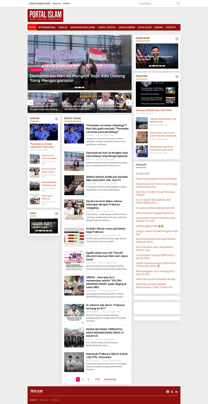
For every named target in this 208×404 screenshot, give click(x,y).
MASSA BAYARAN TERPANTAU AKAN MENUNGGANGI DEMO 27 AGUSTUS (49, 184)
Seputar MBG (38, 69)
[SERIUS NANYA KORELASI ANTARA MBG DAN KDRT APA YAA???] (120, 190)
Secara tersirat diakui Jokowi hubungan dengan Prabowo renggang (78, 108)
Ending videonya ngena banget (41, 226)
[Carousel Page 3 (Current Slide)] (83, 87)
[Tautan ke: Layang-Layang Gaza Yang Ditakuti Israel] (142, 123)
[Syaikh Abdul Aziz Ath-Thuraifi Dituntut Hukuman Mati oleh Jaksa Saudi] (127, 269)
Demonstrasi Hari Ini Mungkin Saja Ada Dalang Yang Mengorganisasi (50, 157)
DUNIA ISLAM (91, 263)
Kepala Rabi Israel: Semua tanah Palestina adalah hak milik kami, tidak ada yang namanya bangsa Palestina (163, 134)
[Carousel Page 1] (76, 87)
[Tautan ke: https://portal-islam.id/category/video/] (56, 213)
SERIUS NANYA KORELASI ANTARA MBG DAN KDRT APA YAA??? (75, 77)
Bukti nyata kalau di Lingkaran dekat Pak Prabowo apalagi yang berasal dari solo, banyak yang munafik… (49, 197)
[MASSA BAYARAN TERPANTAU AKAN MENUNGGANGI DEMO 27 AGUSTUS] (109, 345)
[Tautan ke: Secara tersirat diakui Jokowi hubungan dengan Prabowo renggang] (79, 102)
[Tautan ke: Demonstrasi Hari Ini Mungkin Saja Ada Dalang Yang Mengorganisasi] (35, 158)
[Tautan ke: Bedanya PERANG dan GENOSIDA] (157, 94)
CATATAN (89, 135)
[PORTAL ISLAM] (45, 15)
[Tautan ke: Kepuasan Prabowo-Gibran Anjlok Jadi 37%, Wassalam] (74, 361)
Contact (55, 400)
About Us (44, 400)
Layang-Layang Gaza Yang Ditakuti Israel (163, 120)
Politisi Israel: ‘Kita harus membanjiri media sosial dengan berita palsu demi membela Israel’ (162, 148)
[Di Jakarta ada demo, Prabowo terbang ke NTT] (96, 321)
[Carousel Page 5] (50, 230)
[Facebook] (168, 392)
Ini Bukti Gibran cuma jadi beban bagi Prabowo (113, 108)
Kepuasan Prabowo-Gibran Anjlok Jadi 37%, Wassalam (107, 355)
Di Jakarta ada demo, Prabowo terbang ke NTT (105, 306)
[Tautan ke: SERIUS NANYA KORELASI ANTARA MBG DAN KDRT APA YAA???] (80, 62)
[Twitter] (172, 392)
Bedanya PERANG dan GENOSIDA (154, 110)
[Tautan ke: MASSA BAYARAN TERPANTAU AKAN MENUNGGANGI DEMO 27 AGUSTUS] (35, 185)
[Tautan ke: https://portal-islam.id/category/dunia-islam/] (177, 38)
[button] (178, 3)
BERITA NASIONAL (92, 235)
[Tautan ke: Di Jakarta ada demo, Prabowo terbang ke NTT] (74, 313)
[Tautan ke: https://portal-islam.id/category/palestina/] (177, 76)
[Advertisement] (158, 307)
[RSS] (176, 392)
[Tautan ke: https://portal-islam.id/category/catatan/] (56, 119)
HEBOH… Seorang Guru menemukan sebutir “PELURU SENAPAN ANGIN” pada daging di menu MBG (106, 282)
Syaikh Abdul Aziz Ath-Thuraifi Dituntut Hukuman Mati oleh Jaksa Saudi (107, 256)
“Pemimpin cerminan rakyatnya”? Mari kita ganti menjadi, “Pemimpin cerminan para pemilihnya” (44, 145)
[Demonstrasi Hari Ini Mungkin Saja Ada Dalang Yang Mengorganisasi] (120, 165)
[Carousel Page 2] (79, 87)
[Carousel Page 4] (47, 230)
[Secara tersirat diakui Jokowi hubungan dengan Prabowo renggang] (110, 220)
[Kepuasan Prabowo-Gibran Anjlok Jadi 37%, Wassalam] (95, 369)
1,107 (97, 379)
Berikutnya (110, 379)
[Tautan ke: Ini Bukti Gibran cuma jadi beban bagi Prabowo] (114, 102)
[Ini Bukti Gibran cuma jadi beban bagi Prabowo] (114, 241)
